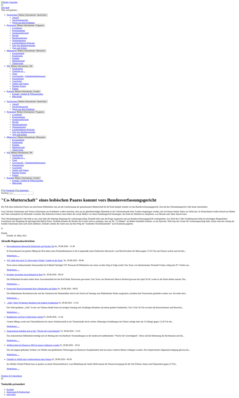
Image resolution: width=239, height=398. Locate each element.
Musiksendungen (19, 38)
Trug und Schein (19, 48)
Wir (8, 66)
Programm (11, 25)
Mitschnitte (17, 96)
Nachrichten (12, 15)
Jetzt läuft (5, 7)
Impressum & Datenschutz (18, 392)
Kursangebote (18, 53)
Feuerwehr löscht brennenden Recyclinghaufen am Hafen (32, 288)
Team (14, 74)
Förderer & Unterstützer (11, 376)
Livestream (17, 28)
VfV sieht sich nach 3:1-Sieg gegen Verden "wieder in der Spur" (35, 260)
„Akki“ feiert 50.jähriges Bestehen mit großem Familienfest (32, 303)
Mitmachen (11, 50)
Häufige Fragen (19, 86)
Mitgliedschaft (18, 61)
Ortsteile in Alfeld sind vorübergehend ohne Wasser (29, 359)
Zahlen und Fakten (20, 84)
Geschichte (17, 81)
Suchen (4, 193)
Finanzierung (18, 79)
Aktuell (15, 17)
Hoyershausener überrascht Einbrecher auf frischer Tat (30, 246)
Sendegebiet (17, 69)
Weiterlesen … (13, 256)
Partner (15, 89)
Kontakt (10, 91)
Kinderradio (17, 56)
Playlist (15, 35)
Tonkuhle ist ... (18, 71)
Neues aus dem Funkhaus (23, 22)
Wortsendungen (19, 40)
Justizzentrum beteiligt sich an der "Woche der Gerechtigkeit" (33, 331)
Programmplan (18, 30)
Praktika (15, 58)
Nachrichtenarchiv (20, 20)
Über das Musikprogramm (23, 45)
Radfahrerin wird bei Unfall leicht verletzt (25, 317)
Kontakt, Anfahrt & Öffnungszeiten (27, 94)
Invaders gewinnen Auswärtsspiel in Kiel (24, 274)
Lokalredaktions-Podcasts (23, 43)
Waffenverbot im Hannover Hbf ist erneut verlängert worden (33, 345)
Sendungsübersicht (20, 33)
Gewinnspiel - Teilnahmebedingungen (29, 76)
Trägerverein (17, 63)
